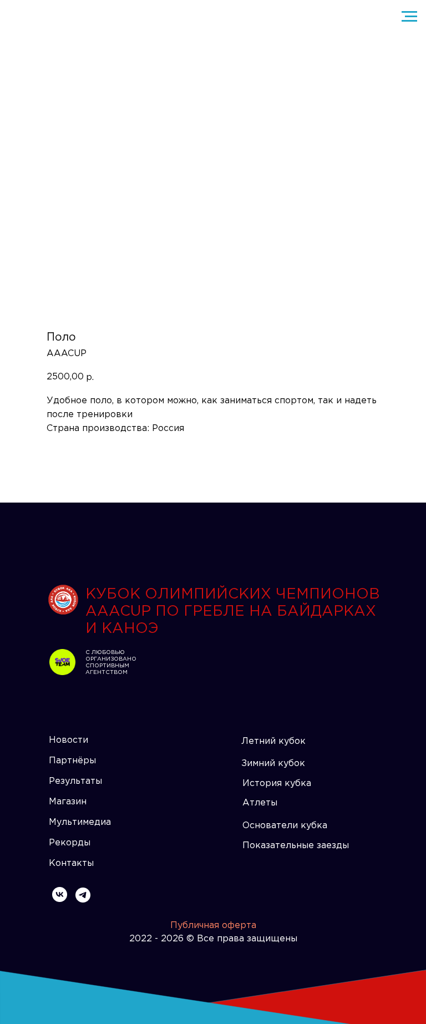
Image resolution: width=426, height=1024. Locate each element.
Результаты (75, 781)
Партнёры (72, 761)
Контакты (71, 863)
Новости (68, 740)
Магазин (68, 802)
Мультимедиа (80, 822)
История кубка (276, 783)
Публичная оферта (213, 925)
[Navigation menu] (409, 16)
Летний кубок (273, 741)
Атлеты (259, 803)
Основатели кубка (284, 826)
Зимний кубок (273, 763)
